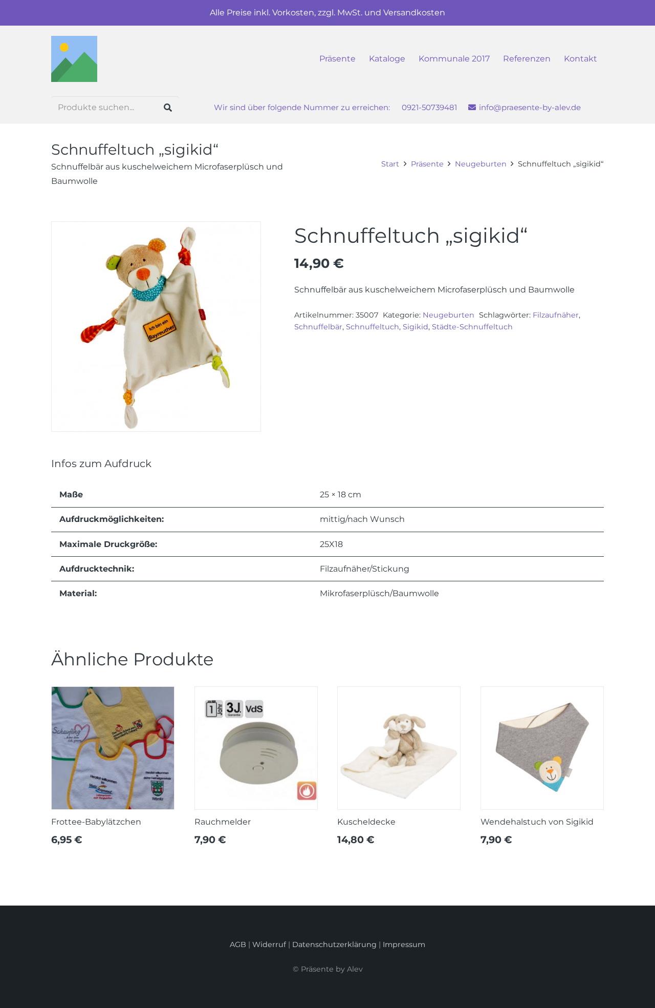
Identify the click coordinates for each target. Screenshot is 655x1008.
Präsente (427, 164)
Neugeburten (481, 164)
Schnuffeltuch (372, 326)
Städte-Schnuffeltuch (472, 326)
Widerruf (269, 944)
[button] (602, 59)
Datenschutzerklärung (334, 944)
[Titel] (74, 59)
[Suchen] (167, 107)
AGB (238, 944)
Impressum (404, 944)
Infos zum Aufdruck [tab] (101, 463)
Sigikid (415, 326)
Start (390, 164)
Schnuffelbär (318, 326)
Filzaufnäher (556, 315)
